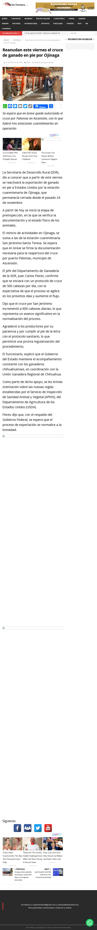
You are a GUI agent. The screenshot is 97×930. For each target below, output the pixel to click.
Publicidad (58, 23)
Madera (5, 23)
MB (87, 23)
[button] (89, 922)
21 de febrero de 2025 (14, 62)
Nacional (16, 23)
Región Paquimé (43, 19)
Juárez (4, 19)
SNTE (80, 23)
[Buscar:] (81, 33)
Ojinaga (82, 19)
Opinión (70, 23)
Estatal (37, 62)
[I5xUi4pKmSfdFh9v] (65, 12)
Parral (72, 19)
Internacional (31, 23)
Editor (28, 62)
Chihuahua (16, 19)
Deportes (45, 23)
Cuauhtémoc (59, 19)
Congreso (6, 29)
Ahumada (28, 19)
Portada (50, 62)
